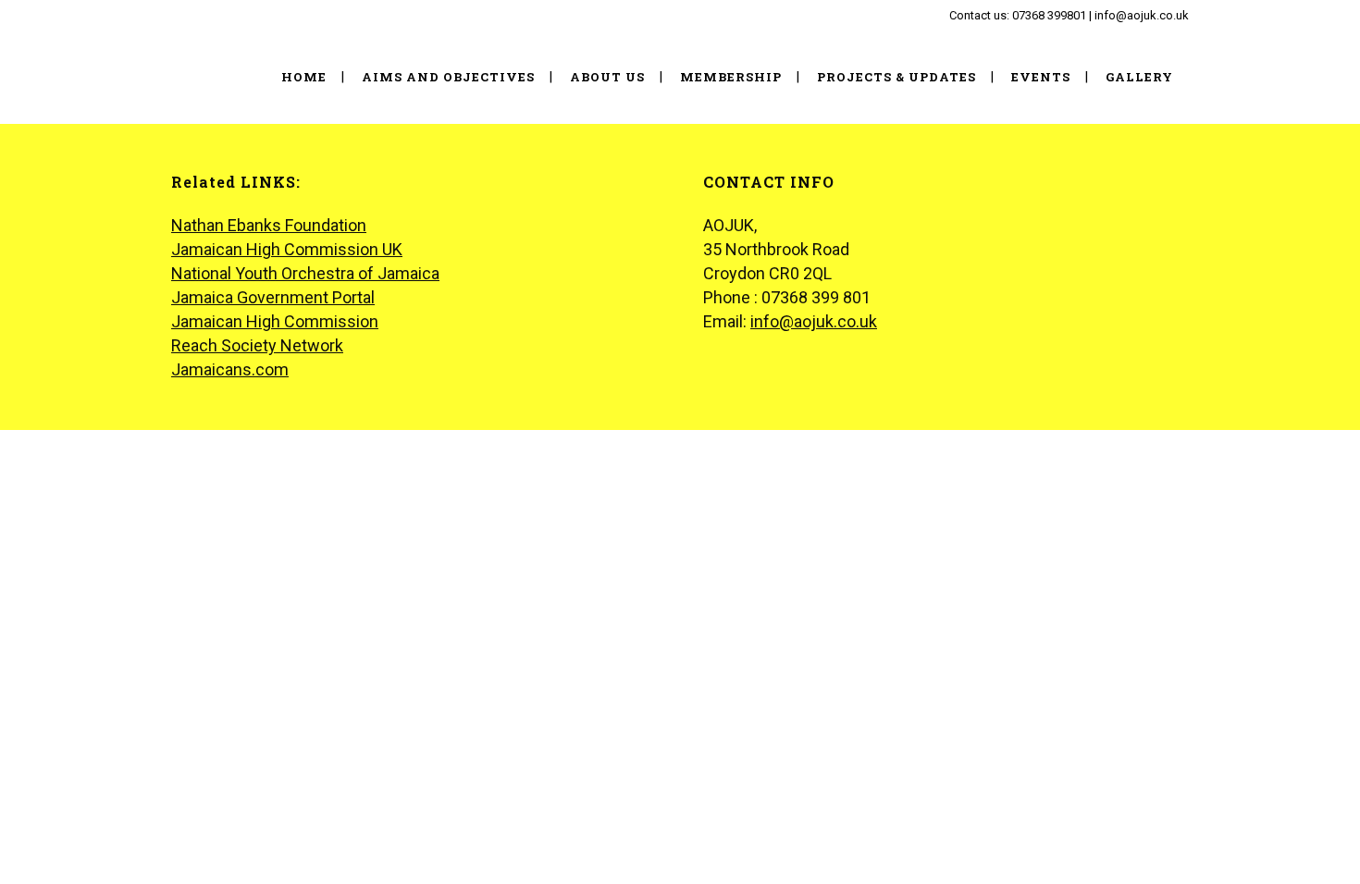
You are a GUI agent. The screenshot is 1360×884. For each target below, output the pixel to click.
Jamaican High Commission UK (286, 249)
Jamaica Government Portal (273, 297)
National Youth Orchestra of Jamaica (305, 273)
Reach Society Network (257, 345)
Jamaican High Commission (274, 321)
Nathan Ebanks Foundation (268, 225)
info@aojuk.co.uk (813, 321)
